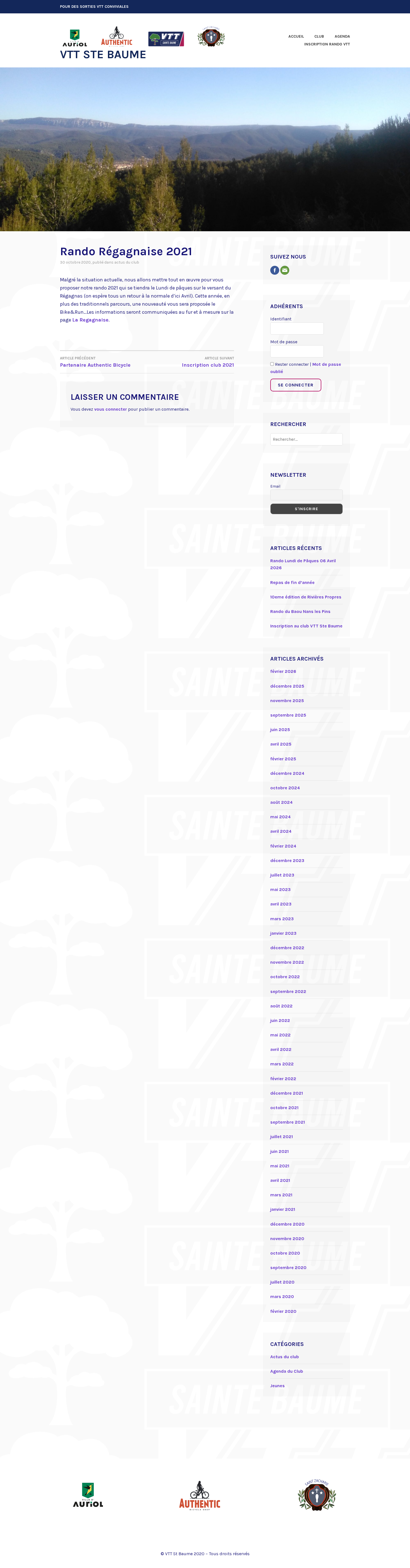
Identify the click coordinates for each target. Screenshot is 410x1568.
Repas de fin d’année (292, 582)
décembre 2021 (286, 1093)
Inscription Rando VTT (327, 44)
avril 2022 (280, 1049)
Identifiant (280, 319)
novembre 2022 (287, 962)
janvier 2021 (282, 1209)
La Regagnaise (90, 320)
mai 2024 (280, 816)
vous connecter (110, 409)
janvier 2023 (283, 933)
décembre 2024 (287, 773)
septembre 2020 (288, 1267)
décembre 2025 (287, 686)
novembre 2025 (287, 700)
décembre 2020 (287, 1224)
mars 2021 (281, 1194)
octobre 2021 (284, 1107)
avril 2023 (280, 904)
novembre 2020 (287, 1238)
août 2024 (281, 802)
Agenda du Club (286, 1371)
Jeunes (277, 1385)
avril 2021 (280, 1180)
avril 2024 (280, 831)
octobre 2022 (285, 976)
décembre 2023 (287, 860)
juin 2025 (280, 729)
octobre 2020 (285, 1253)
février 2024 (283, 846)
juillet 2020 (282, 1282)
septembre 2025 (288, 715)
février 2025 (283, 758)
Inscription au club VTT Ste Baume (306, 626)
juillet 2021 (281, 1136)
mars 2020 (282, 1296)
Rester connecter (291, 364)
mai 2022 (280, 1035)
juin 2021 (279, 1151)
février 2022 (283, 1078)
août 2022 (281, 1006)
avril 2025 (280, 744)
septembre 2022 (288, 991)
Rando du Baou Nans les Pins (300, 611)
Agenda (342, 36)
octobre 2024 (285, 787)
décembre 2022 (287, 947)
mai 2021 (279, 1165)
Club (319, 36)
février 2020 (283, 1311)
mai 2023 (280, 889)
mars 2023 (282, 918)
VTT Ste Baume (103, 54)
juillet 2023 (282, 875)
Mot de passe (283, 341)
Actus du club (126, 262)
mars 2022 (282, 1064)
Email (275, 486)
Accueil (296, 36)
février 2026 (283, 671)
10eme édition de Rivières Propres (305, 597)
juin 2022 (280, 1020)
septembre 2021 (287, 1122)
